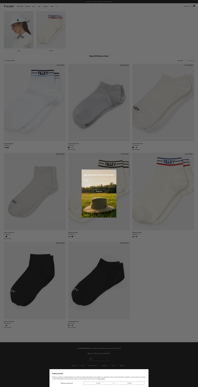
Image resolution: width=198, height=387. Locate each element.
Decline (129, 383)
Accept (98, 383)
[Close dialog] (114, 171)
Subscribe (99, 191)
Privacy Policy (101, 379)
